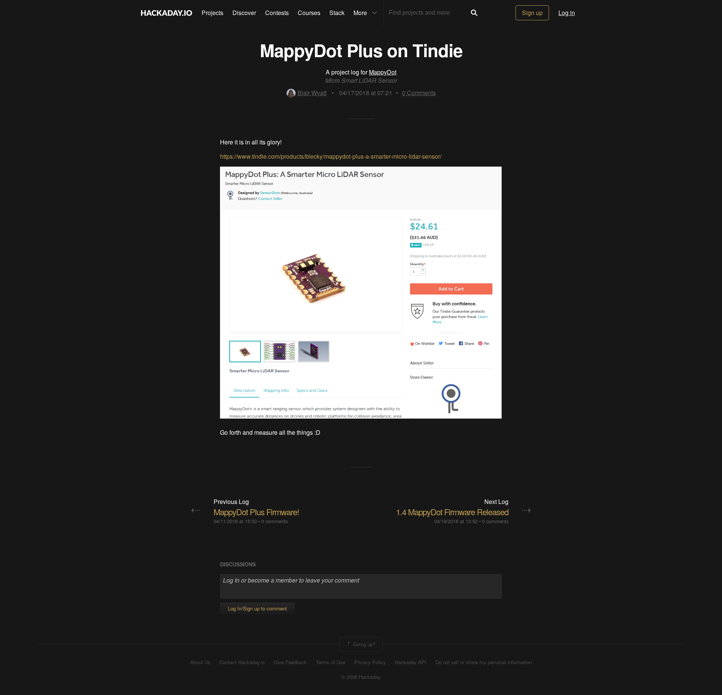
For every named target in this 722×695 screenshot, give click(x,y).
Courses (309, 12)
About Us (200, 662)
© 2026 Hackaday (361, 677)
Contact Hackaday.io (242, 662)
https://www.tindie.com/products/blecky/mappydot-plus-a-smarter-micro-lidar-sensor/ (330, 156)
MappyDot (382, 72)
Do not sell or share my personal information (483, 662)
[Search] (474, 12)
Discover (244, 12)
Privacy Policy (370, 662)
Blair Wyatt (311, 92)
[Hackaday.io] (166, 13)
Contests (277, 12)
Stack (336, 12)
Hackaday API (410, 662)
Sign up (532, 12)
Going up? (363, 644)
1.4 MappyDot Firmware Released (452, 511)
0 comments (274, 521)
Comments (419, 92)
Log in (566, 12)
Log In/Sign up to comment (257, 608)
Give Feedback (290, 662)
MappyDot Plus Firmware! (256, 511)
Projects (212, 12)
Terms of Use (330, 662)
